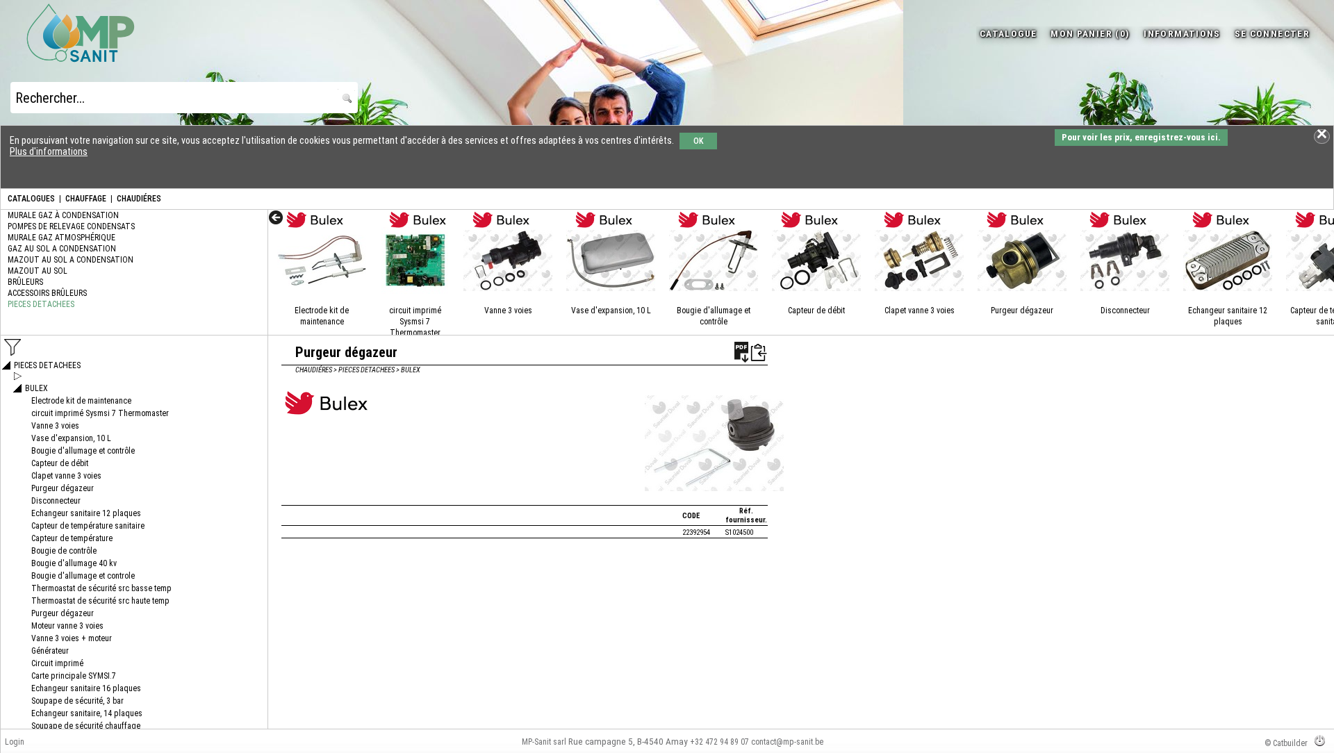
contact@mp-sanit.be (787, 742)
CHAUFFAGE (85, 199)
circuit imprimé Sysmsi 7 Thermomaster (415, 322)
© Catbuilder (1286, 743)
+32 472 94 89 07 (719, 742)
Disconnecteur (1125, 310)
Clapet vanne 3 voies (919, 310)
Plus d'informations (49, 151)
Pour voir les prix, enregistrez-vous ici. (1141, 137)
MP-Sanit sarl (544, 742)
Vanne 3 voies (508, 310)
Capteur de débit (816, 310)
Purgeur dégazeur (1022, 310)
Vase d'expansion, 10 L (611, 310)
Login (14, 742)
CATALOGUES (31, 199)
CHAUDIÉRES (139, 199)
